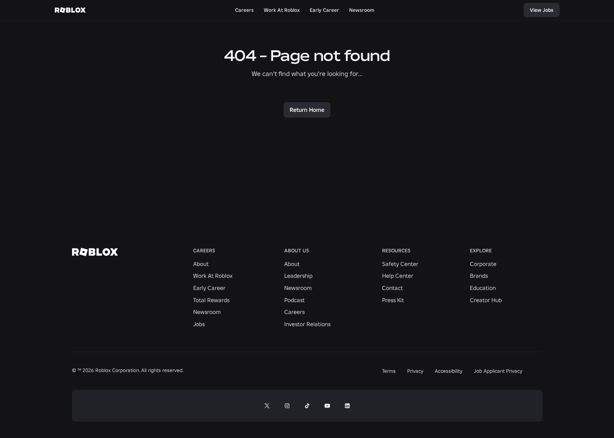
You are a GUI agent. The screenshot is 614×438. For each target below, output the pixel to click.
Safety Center (400, 263)
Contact (392, 287)
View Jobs (541, 10)
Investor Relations (307, 324)
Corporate (483, 263)
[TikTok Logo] (307, 405)
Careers (294, 311)
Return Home (307, 109)
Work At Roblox (213, 275)
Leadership (298, 275)
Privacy (415, 371)
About (201, 263)
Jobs (199, 324)
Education (483, 287)
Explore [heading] (481, 251)
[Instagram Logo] (287, 405)
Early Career (209, 287)
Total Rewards (211, 300)
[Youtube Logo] (327, 405)
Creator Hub (486, 300)
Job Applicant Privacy (498, 371)
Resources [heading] (396, 251)
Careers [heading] (204, 251)
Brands (479, 275)
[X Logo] (267, 405)
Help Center (397, 275)
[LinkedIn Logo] (347, 405)
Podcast (294, 300)
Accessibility (448, 371)
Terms (389, 371)
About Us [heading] (296, 251)
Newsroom (207, 311)
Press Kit (393, 300)
